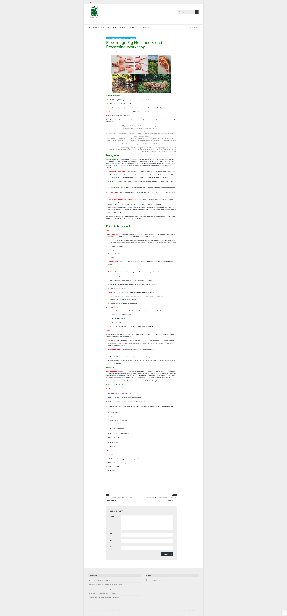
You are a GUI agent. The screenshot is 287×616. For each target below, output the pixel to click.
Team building (105, 27)
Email (112, 540)
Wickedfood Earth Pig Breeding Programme (119, 499)
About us (96, 27)
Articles (113, 38)
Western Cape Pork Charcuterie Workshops (100, 580)
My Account (91, 610)
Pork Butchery (132, 38)
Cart (97, 610)
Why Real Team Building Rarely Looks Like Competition (103, 593)
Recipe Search (111, 610)
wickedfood (111, 51)
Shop (100, 610)
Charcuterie (122, 27)
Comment (113, 516)
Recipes (104, 610)
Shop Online (132, 27)
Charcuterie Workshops (120, 38)
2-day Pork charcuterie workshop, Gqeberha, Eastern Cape (103, 598)
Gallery (140, 27)
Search (197, 12)
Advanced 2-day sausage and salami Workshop (161, 499)
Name (112, 534)
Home (90, 27)
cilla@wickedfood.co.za (118, 115)
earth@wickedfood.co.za (145, 100)
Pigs (127, 38)
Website (112, 547)
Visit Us (114, 27)
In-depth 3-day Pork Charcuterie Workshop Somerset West (104, 589)
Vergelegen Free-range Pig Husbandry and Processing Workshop (105, 584)
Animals (108, 38)
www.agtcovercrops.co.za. (116, 207)
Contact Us (146, 27)
